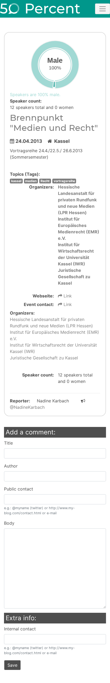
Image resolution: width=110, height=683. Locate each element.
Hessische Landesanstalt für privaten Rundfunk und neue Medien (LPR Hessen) (77, 199)
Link (67, 296)
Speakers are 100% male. (35, 94)
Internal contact (20, 628)
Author (11, 466)
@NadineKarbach (27, 407)
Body (9, 523)
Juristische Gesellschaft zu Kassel (74, 277)
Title (8, 443)
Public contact (18, 489)
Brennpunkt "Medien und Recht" (54, 122)
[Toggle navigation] (102, 8)
